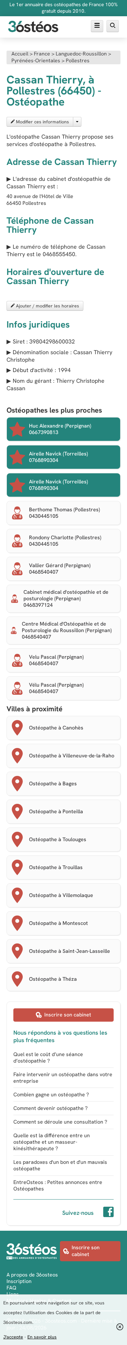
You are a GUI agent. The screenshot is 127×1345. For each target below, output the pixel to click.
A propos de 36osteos (32, 1274)
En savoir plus (42, 1337)
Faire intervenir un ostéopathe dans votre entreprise (62, 1077)
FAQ (11, 1287)
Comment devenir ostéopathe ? (50, 1108)
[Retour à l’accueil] (33, 27)
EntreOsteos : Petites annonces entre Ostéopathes (57, 1185)
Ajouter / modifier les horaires (47, 306)
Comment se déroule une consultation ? (60, 1121)
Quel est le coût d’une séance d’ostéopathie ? (48, 1057)
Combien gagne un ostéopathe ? (51, 1094)
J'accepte (13, 1337)
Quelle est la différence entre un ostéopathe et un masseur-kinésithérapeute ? (51, 1142)
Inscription (19, 1281)
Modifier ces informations (42, 122)
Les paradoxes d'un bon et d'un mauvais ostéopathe (60, 1165)
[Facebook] (108, 1213)
